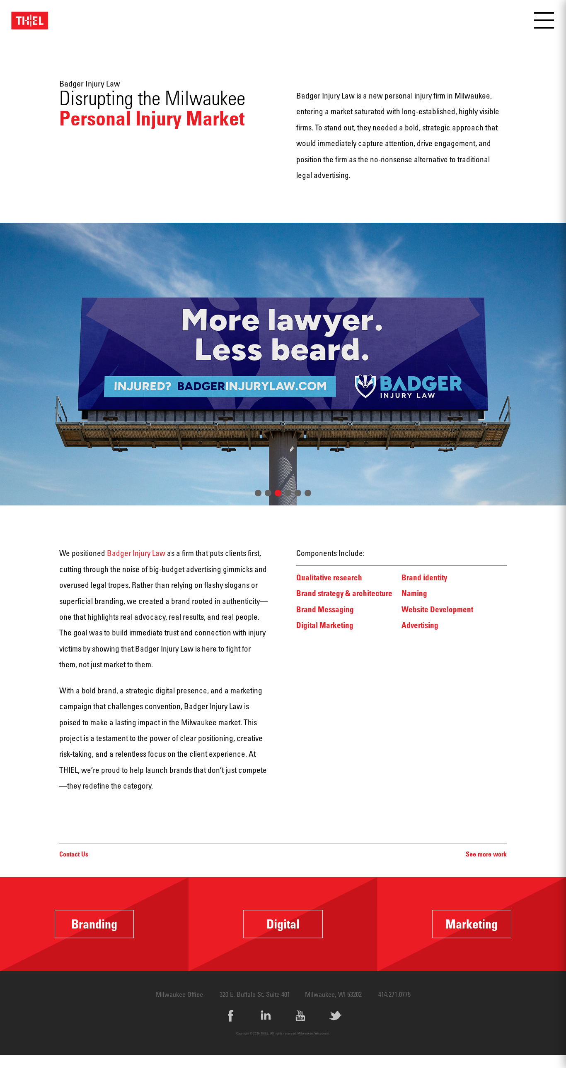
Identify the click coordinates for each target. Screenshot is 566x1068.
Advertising (420, 625)
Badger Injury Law (136, 553)
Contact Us (73, 854)
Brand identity (424, 577)
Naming (414, 593)
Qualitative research (329, 577)
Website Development (437, 609)
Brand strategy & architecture (344, 593)
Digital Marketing (324, 625)
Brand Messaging (325, 609)
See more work (486, 854)
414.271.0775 (394, 994)
